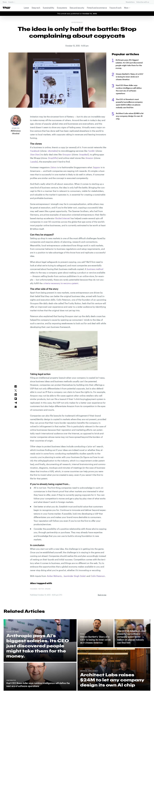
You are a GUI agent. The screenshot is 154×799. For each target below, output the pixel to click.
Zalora (53, 167)
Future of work (115, 7)
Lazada (33, 161)
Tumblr (91, 151)
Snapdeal (83, 154)
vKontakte (52, 151)
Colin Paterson (98, 576)
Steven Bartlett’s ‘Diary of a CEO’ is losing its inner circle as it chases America (129, 76)
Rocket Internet (62, 218)
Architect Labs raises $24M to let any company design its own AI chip (130, 116)
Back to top (102, 595)
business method (95, 269)
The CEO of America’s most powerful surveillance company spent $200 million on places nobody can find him (129, 103)
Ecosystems (62, 7)
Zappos (96, 167)
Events (10, 2)
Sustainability (48, 7)
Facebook (35, 151)
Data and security (77, 7)
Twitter (41, 589)
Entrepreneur (77, 22)
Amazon (89, 158)
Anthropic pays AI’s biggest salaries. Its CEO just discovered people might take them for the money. (129, 64)
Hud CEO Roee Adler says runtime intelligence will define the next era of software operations (129, 89)
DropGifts (52, 158)
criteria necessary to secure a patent (60, 283)
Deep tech (36, 7)
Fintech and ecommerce (97, 7)
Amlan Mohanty (54, 576)
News (5, 2)
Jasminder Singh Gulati (74, 576)
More (126, 7)
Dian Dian (35, 154)
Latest (26, 7)
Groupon (66, 154)
